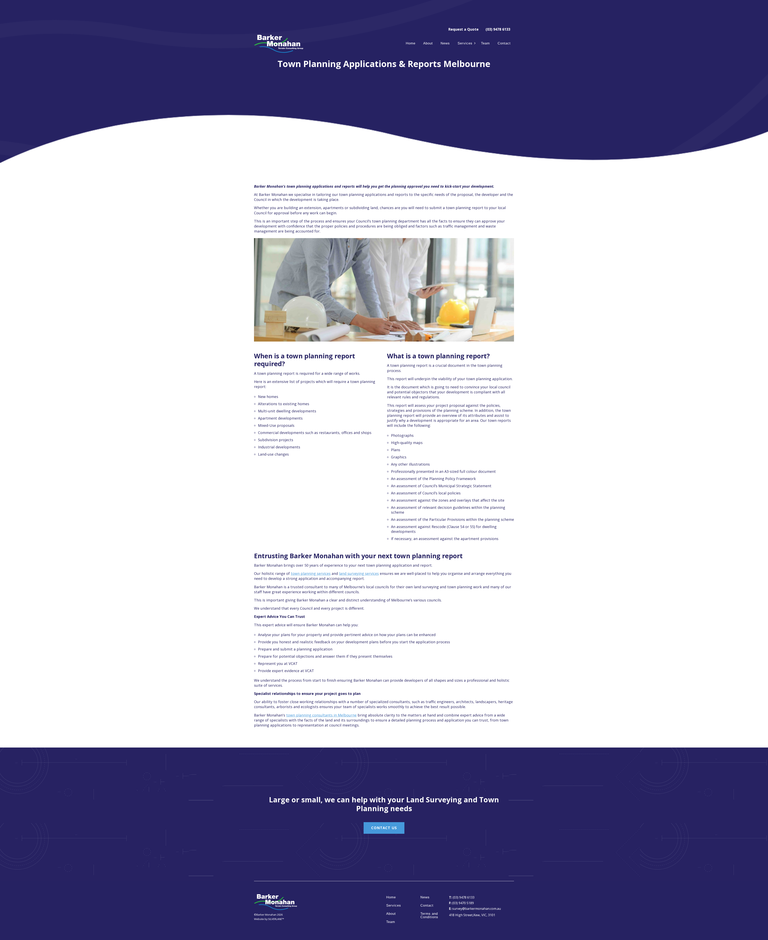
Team (485, 43)
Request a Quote (463, 29)
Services (465, 43)
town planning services (311, 573)
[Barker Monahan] (279, 44)
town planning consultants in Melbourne (321, 715)
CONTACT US (384, 827)
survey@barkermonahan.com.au (475, 908)
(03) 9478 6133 (498, 29)
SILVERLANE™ (276, 919)
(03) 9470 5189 (461, 903)
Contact (504, 43)
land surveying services (359, 573)
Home (410, 43)
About (428, 43)
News (445, 43)
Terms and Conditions (429, 915)
